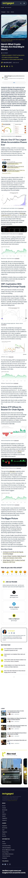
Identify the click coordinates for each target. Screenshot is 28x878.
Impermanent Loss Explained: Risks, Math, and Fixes (16, 741)
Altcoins (12, 11)
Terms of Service (6, 856)
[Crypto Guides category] (7, 743)
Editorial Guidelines (6, 847)
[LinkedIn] (12, 633)
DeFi (3, 812)
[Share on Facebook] (4, 66)
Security (4, 836)
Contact (4, 843)
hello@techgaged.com (12, 800)
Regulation (4, 818)
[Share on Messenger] (7, 66)
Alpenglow (13, 471)
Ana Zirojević (7, 62)
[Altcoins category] (2, 62)
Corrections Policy (6, 845)
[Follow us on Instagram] (10, 864)
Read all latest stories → (6, 173)
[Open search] (21, 3)
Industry (4, 814)
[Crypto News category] (7, 714)
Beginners (4, 825)
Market (4, 816)
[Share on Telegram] (2, 66)
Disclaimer (4, 858)
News (8, 11)
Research (4, 820)
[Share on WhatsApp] (9, 66)
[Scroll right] (25, 772)
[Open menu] (24, 3)
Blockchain (4, 810)
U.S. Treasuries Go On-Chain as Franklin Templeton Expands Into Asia (15, 711)
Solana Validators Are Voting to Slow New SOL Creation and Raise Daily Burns (16, 719)
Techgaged (3, 11)
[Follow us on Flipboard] (5, 864)
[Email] (9, 633)
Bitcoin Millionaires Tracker (8, 849)
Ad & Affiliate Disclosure (7, 854)
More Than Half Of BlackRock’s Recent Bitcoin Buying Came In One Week (17, 733)
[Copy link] (12, 66)
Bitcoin (20, 451)
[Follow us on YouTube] (3, 864)
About (3, 841)
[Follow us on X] (7, 864)
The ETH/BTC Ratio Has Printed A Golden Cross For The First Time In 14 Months (17, 726)
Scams (3, 834)
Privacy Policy (5, 852)
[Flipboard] (14, 633)
